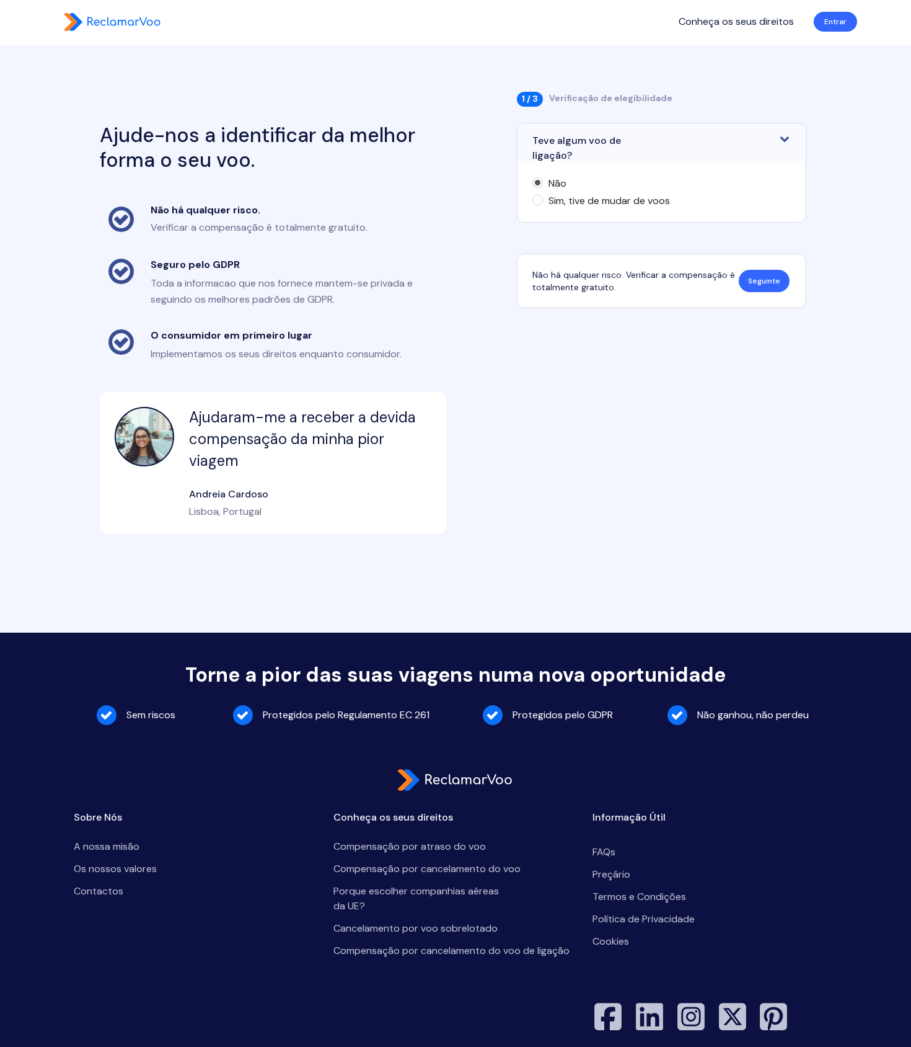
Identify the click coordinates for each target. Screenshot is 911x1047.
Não (557, 184)
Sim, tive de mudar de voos (609, 201)
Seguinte (764, 281)
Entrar (835, 22)
